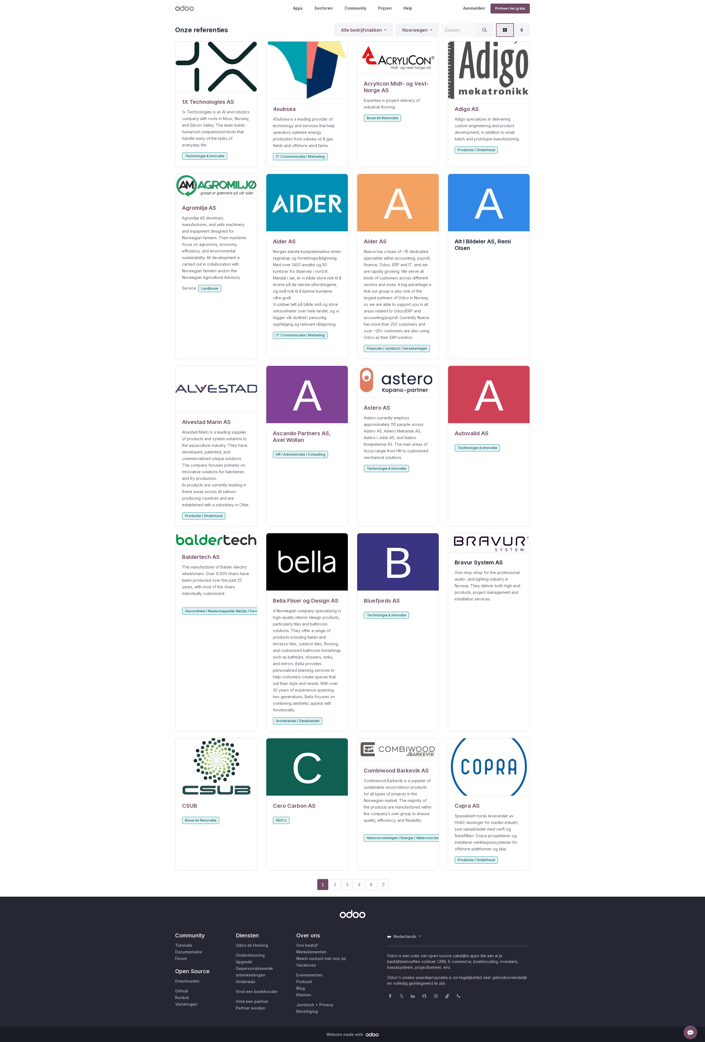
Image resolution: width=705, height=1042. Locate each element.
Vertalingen (186, 1004)
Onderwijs (245, 981)
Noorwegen (415, 30)
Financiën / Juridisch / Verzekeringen (397, 348)
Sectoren (323, 8)
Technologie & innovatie (204, 156)
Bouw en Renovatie (382, 118)
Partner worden (250, 1008)
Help (407, 8)
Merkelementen (311, 952)
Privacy (326, 1004)
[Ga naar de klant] (216, 67)
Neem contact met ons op (321, 958)
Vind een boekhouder (257, 991)
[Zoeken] (485, 30)
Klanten (303, 994)
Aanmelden (474, 8)
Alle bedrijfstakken (361, 30)
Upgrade (244, 961)
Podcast (304, 981)
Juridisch (305, 1004)
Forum (181, 958)
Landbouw (209, 288)
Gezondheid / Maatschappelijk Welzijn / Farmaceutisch (229, 611)
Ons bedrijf (307, 945)
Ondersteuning (250, 955)
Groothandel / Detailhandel (297, 721)
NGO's (281, 820)
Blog (300, 988)
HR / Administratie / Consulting (300, 454)
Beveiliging (307, 1011)
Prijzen (385, 8)
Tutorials (183, 945)
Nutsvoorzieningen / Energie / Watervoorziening (406, 838)
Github (181, 991)
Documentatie (188, 952)
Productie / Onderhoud (476, 150)
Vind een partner (252, 1001)
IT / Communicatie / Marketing (300, 156)
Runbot (182, 997)
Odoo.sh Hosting (252, 945)
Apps (298, 8)
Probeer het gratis (510, 8)
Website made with (345, 1034)
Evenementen (309, 975)
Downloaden (187, 981)
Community (355, 8)
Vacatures (306, 965)
